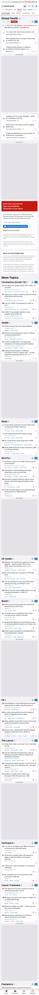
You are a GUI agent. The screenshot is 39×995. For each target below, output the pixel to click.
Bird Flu (18, 13)
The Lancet (13, 570)
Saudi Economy (15, 453)
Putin (5, 610)
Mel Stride (7, 709)
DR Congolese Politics (17, 444)
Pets (10, 587)
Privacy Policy (25, 237)
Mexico (10, 852)
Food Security (26, 13)
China (14, 610)
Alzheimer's (13, 339)
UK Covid (22, 579)
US (13, 619)
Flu (5, 487)
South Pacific (23, 467)
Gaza (24, 10)
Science (21, 348)
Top (3, 21)
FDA (27, 291)
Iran (11, 619)
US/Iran (6, 619)
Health (18, 487)
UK (15, 10)
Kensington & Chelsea (10, 736)
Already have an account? (11, 230)
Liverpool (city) (8, 727)
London (20, 736)
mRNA (6, 903)
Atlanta (6, 880)
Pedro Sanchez (8, 628)
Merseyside (17, 727)
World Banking (20, 718)
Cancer (6, 894)
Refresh (32, 993)
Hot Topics (8, 10)
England (25, 736)
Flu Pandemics (24, 309)
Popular (14, 21)
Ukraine (30, 10)
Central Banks (11, 718)
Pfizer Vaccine (8, 291)
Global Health (6, 13)
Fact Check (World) (9, 579)
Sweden (6, 912)
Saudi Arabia (7, 637)
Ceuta (15, 628)
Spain (19, 628)
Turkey (14, 637)
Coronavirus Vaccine (19, 291)
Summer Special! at (18, 2)
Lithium (6, 339)
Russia (10, 610)
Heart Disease (8, 348)
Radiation (7, 921)
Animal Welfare (16, 587)
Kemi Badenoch (15, 709)
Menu (24, 993)
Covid (17, 579)
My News (15, 993)
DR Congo (7, 431)
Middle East (20, 637)
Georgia (17, 880)
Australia (16, 467)
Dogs (5, 587)
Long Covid (7, 318)
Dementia (19, 339)
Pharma (15, 894)
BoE (5, 718)
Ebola (13, 13)
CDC (18, 309)
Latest (8, 21)
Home (6, 993)
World (19, 10)
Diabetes (6, 330)
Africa (12, 431)
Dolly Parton (20, 300)
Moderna (11, 903)
